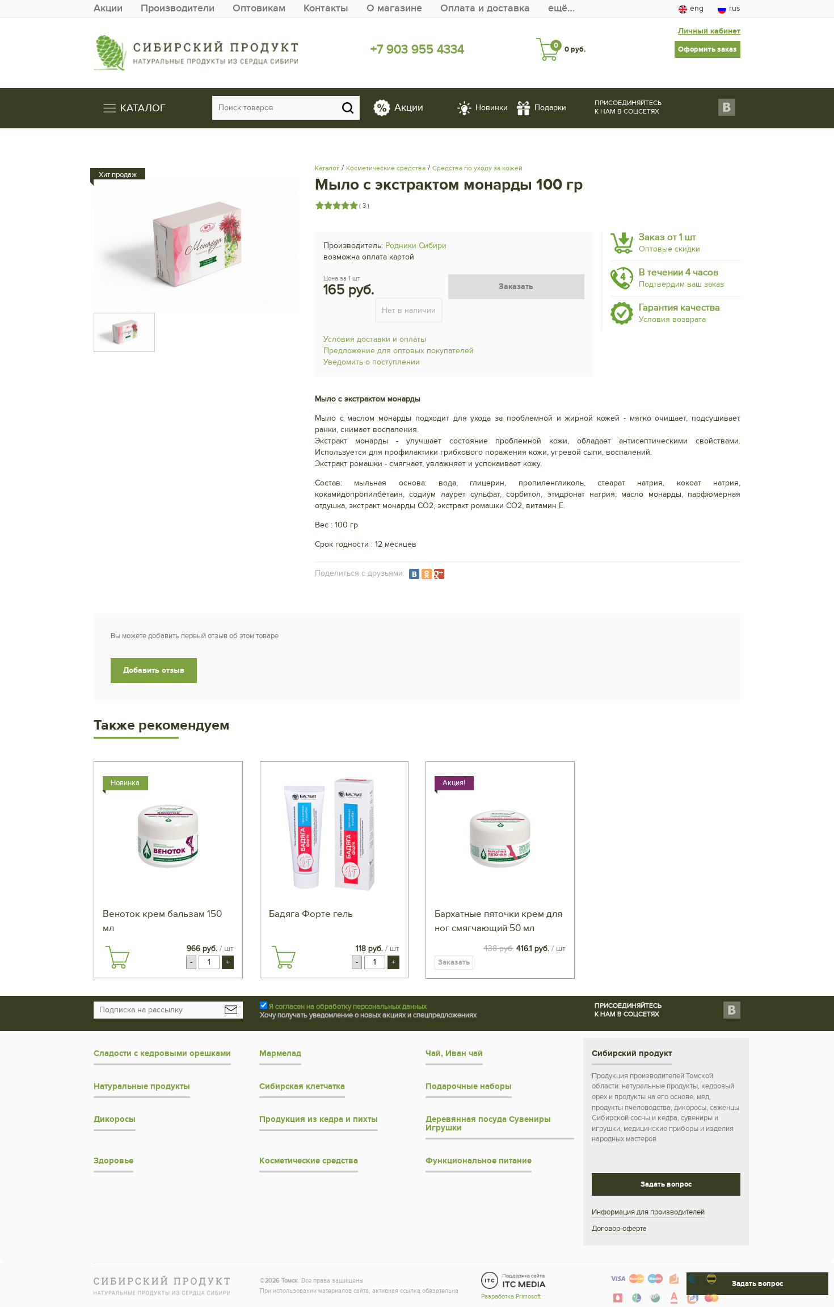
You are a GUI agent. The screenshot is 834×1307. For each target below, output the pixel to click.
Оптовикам (259, 8)
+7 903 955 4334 (417, 49)
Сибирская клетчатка (302, 1086)
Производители (177, 8)
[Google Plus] (439, 574)
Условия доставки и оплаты (374, 339)
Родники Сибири (416, 245)
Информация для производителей (648, 1212)
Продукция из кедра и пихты (318, 1119)
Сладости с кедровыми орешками (162, 1053)
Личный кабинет (709, 31)
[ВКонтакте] (414, 574)
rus (734, 8)
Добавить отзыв (153, 670)
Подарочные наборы (469, 1086)
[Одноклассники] (427, 574)
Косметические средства (386, 168)
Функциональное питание (479, 1160)
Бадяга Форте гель (311, 914)
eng (697, 8)
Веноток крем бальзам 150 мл (162, 921)
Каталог (327, 168)
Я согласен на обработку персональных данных (348, 1006)
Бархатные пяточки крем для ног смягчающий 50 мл (498, 921)
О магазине (394, 8)
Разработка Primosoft (511, 1296)
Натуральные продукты (142, 1086)
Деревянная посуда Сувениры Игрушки (488, 1123)
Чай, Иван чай (454, 1053)
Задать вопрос (666, 1184)
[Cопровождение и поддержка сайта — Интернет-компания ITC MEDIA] (513, 1280)
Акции (108, 8)
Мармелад (280, 1053)
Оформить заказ (707, 49)
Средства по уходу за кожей (477, 168)
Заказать (516, 286)
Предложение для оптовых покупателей (398, 350)
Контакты (326, 8)
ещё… (561, 8)
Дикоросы (115, 1119)
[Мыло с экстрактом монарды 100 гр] (196, 246)
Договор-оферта (619, 1228)
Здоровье (113, 1160)
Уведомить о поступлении (371, 362)
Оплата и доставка (485, 8)
